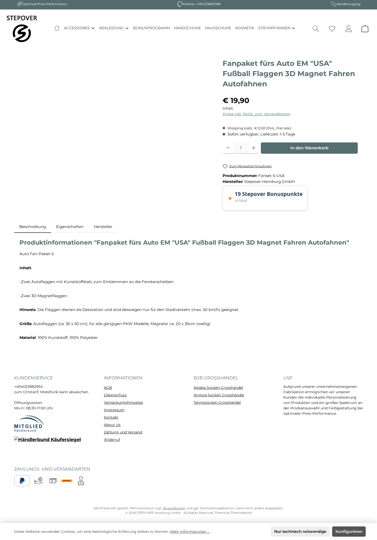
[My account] (348, 29)
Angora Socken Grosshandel (219, 395)
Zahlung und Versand (123, 432)
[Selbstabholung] (81, 480)
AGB (108, 387)
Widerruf (112, 439)
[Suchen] (316, 29)
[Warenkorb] (365, 29)
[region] (115, 113)
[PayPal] (22, 480)
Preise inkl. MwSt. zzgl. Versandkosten (256, 114)
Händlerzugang (348, 4)
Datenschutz (115, 395)
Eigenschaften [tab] (70, 226)
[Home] (57, 28)
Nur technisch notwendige (300, 531)
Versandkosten (174, 508)
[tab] (32, 227)
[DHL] (67, 480)
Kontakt (111, 417)
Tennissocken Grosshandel (217, 402)
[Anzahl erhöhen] (254, 148)
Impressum (114, 410)
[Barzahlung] (52, 480)
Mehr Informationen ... (190, 531)
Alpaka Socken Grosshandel (218, 387)
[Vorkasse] (38, 480)
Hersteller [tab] (103, 226)
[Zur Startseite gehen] (21, 28)
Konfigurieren (348, 531)
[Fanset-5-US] (115, 113)
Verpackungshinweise (123, 402)
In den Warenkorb (309, 148)
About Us (112, 424)
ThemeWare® (241, 513)
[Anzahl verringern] (228, 148)
